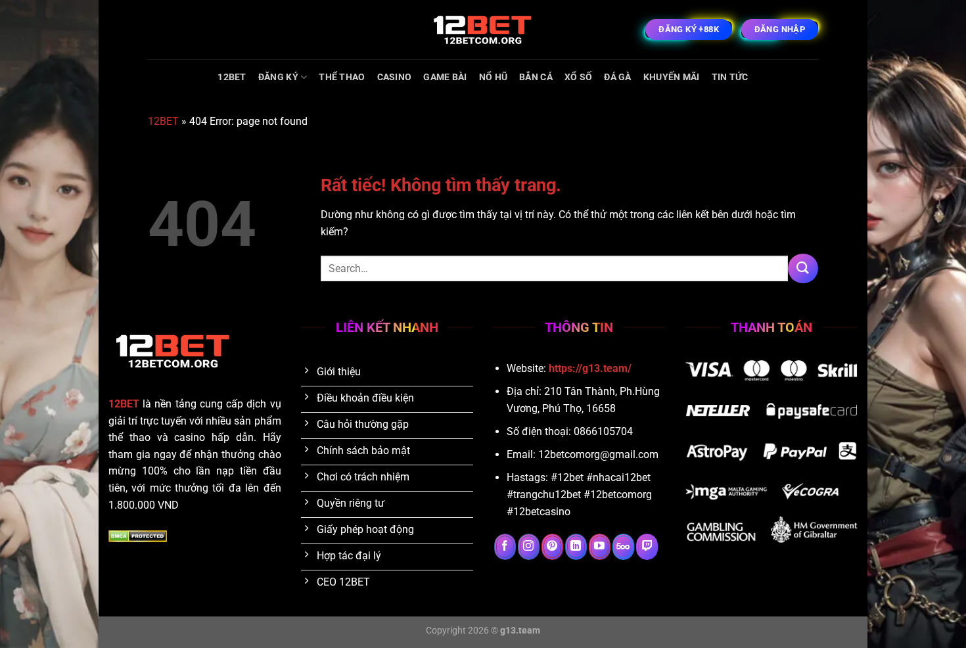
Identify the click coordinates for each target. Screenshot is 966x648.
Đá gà (617, 77)
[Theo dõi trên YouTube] (599, 547)
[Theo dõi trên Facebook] (505, 547)
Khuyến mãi (671, 77)
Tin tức (730, 77)
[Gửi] (803, 268)
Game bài (445, 77)
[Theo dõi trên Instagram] (529, 547)
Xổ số (578, 77)
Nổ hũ (493, 77)
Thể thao (342, 77)
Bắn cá (536, 77)
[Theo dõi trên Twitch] (647, 547)
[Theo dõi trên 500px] (623, 547)
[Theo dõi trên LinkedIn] (576, 547)
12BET (232, 77)
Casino (394, 77)
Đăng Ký (278, 77)
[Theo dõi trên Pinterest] (552, 547)
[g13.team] (483, 29)
